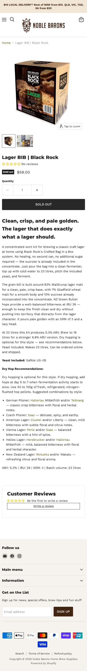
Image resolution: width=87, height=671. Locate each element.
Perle (31, 430)
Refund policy (63, 653)
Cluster (36, 420)
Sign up (63, 611)
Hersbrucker (36, 440)
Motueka (42, 454)
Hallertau (38, 400)
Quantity (8, 181)
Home (6, 43)
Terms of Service (39, 653)
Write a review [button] (43, 506)
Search (19, 653)
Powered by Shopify (43, 663)
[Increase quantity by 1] (37, 190)
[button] (11, 164)
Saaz (32, 415)
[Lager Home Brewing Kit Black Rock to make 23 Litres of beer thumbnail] (8, 141)
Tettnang (77, 400)
